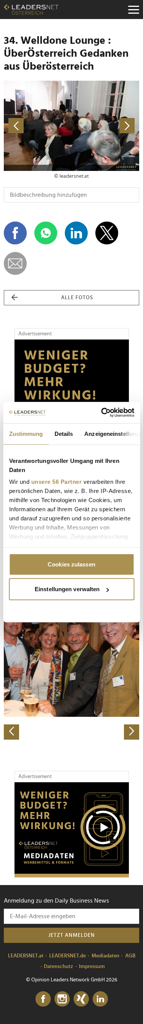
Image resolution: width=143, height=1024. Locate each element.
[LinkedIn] (100, 999)
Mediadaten (105, 956)
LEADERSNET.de (67, 956)
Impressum (92, 966)
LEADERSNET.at (25, 956)
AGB (130, 956)
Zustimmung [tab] (26, 433)
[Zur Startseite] (31, 9)
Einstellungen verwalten (67, 589)
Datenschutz (58, 966)
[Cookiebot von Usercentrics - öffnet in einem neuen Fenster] (101, 413)
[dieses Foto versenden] (15, 263)
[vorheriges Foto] (38, 126)
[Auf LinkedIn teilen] (76, 233)
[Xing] (81, 999)
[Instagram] (62, 999)
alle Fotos (77, 297)
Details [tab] (63, 433)
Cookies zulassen (71, 564)
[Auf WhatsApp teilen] (45, 233)
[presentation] (11, 732)
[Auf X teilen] (106, 233)
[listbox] (71, 673)
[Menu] (133, 9)
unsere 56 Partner (56, 482)
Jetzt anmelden (71, 935)
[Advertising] (71, 829)
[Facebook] (43, 999)
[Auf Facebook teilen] (15, 233)
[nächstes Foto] (106, 126)
